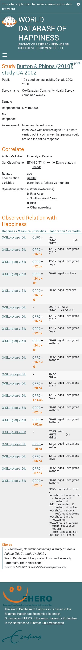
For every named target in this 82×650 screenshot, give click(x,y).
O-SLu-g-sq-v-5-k (14, 237)
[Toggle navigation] (5, 55)
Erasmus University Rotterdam (56, 618)
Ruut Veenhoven (53, 623)
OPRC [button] (36, 249)
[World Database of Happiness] (9, 31)
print (76, 63)
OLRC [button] (36, 237)
